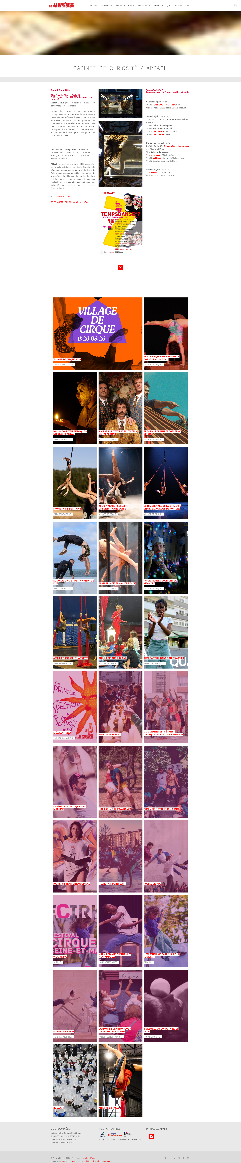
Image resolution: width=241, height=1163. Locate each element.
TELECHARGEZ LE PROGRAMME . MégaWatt (70, 202)
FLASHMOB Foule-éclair (164, 104)
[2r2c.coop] (61, 5)
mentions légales (89, 1158)
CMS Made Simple (69, 1161)
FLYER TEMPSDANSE (61, 196)
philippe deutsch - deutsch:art (98, 1161)
